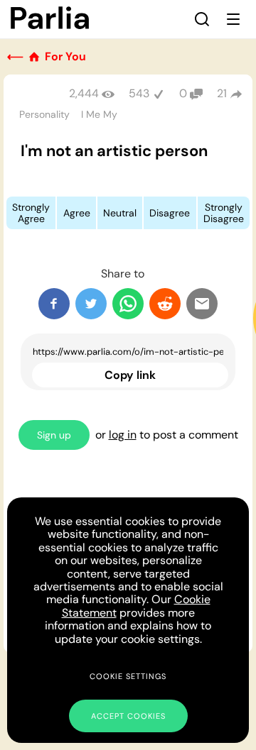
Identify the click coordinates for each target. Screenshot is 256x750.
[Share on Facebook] (54, 303)
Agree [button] (76, 212)
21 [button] (222, 93)
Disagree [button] (169, 212)
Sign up (54, 435)
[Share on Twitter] (91, 303)
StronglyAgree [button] (31, 213)
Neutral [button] (120, 212)
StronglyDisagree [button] (223, 213)
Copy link (130, 375)
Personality (44, 114)
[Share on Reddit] (165, 303)
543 (139, 93)
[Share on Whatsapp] (128, 303)
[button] (202, 19)
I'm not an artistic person (114, 150)
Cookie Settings (128, 676)
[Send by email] (202, 303)
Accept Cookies (128, 716)
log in (123, 434)
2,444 (84, 93)
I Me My (99, 114)
